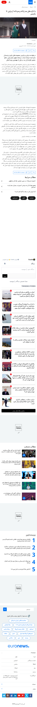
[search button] (5, 609)
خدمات (34, 684)
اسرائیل (31, 629)
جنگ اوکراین (7, 625)
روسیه (26, 638)
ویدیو (34, 672)
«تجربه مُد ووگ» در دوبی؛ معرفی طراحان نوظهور (22, 181)
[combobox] (18, 609)
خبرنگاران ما (33, 676)
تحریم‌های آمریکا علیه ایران (26, 634)
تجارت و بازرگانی (32, 661)
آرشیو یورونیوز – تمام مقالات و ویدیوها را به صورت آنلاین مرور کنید (10, 677)
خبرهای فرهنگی (25, 7)
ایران (13, 634)
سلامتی (11, 638)
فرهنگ (31, 7)
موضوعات (33, 653)
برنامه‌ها (15, 672)
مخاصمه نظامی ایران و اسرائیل (18, 621)
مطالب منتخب (30, 447)
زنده (4, 2)
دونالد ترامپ (7, 629)
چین (19, 638)
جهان (16, 657)
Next (34, 664)
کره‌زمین (15, 661)
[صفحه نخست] (35, 7)
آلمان (24, 198)
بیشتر (34, 689)
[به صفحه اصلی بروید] (30, 2)
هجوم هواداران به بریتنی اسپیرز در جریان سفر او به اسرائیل (22, 186)
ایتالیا (5, 634)
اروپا (34, 657)
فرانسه (31, 198)
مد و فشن (15, 198)
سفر (35, 668)
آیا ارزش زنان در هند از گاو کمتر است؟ (25, 192)
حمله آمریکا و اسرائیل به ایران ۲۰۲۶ (24, 625)
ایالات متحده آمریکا (19, 629)
